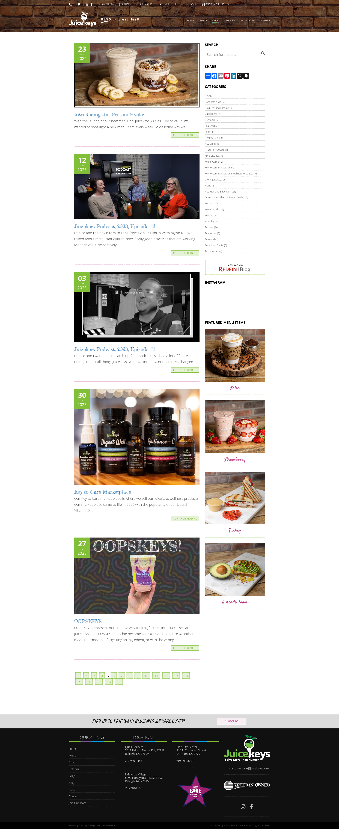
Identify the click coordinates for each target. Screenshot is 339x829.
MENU (203, 20)
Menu (72, 756)
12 (166, 675)
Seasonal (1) (211, 239)
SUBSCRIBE (231, 721)
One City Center (187, 747)
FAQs (72, 776)
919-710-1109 (133, 788)
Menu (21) (210, 185)
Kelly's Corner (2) (214, 161)
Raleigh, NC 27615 (137, 781)
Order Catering (217, 4)
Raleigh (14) (211, 221)
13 (176, 675)
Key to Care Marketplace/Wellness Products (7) (231, 173)
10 (146, 675)
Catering (74, 769)
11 (156, 675)
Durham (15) (212, 119)
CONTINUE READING (185, 135)
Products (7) (211, 215)
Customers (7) (213, 113)
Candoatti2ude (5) (215, 102)
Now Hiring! (107, 4)
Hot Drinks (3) (212, 143)
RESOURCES (247, 20)
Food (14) (210, 131)
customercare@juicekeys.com (249, 768)
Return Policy (246, 825)
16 (89, 681)
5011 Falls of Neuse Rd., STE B (144, 750)
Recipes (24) (211, 227)
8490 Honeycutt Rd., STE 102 (144, 778)
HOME (190, 20)
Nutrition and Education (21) (220, 191)
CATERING (229, 20)
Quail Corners (134, 747)
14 (186, 675)
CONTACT (265, 20)
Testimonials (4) (213, 251)
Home (73, 749)
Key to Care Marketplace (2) (220, 167)
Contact (73, 796)
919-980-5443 (133, 761)
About (72, 789)
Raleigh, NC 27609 (137, 754)
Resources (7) (212, 233)
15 (79, 681)
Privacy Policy (230, 825)
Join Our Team (77, 803)
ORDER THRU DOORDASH (179, 4)
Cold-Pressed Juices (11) (218, 108)
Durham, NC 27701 (189, 754)
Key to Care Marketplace (102, 492)
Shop (72, 762)
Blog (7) (209, 96)
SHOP (215, 20)
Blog (71, 783)
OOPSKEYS (88, 621)
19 (119, 681)
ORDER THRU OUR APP (137, 4)
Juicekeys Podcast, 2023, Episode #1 (114, 349)
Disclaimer (215, 825)
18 (109, 681)
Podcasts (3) (211, 203)
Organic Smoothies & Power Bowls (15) (226, 197)
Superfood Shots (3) (216, 245)
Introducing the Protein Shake (109, 115)
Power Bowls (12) (214, 209)
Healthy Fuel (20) (214, 137)
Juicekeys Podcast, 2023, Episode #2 (114, 226)
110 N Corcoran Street (191, 750)
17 (99, 681)
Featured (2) (211, 125)
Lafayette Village (136, 774)
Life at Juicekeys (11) (216, 179)
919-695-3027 (185, 761)
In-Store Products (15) (217, 149)
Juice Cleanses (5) (214, 155)
